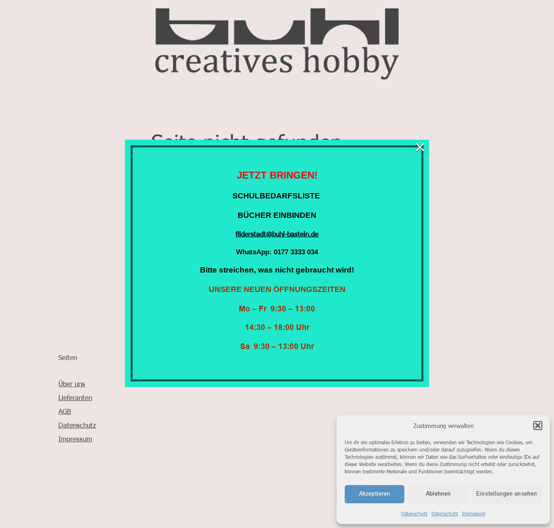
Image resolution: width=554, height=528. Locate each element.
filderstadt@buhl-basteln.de (277, 233)
